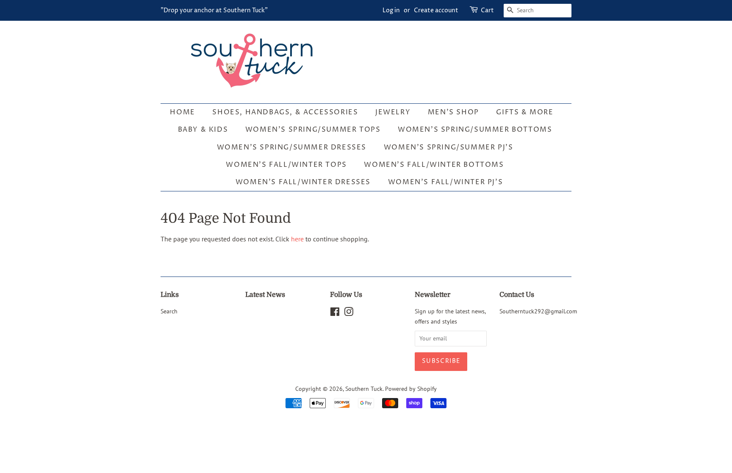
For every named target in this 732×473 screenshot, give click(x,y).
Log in (391, 10)
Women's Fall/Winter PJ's (445, 182)
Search (169, 311)
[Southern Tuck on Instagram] (348, 313)
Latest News (265, 295)
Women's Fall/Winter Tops (286, 164)
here (297, 239)
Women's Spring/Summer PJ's (448, 147)
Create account (436, 10)
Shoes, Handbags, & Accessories (285, 112)
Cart (487, 10)
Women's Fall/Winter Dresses (303, 182)
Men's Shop (453, 112)
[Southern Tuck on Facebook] (335, 313)
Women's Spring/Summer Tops (313, 129)
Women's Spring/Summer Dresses (291, 147)
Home (182, 112)
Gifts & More (524, 112)
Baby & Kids (203, 129)
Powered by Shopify (411, 389)
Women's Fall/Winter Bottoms (434, 164)
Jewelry (392, 112)
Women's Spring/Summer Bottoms (475, 129)
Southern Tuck (364, 389)
